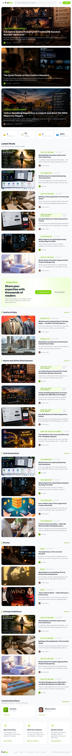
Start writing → (8, 741)
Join (26, 752)
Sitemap (43, 752)
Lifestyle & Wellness (47, 152)
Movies (42, 548)
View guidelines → (56, 741)
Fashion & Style (45, 318)
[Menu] (3, 3)
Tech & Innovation (46, 173)
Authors (21, 752)
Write (67, 3)
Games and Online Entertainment (46, 215)
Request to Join (44, 292)
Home (16, 752)
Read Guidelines (60, 292)
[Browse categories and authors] (60, 2)
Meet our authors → (33, 741)
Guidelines (32, 752)
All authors (65, 701)
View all (66, 312)
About (37, 752)
